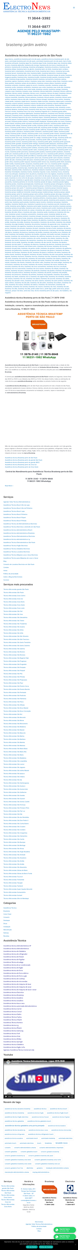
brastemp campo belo (38, 81)
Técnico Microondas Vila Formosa (14, 805)
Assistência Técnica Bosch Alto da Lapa (16, 505)
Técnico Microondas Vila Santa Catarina (16, 645)
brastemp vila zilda (24, 288)
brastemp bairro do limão (43, 69)
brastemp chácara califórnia (62, 91)
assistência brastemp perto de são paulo (27, 59)
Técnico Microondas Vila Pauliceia (14, 695)
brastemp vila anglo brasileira (14, 224)
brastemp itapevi (37, 117)
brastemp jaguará (63, 117)
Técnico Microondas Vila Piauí (13, 683)
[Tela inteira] (72, 1097)
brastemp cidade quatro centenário (60, 101)
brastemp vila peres (30, 272)
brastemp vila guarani (48, 248)
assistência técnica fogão (36, 1113)
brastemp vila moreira (36, 264)
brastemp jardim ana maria (55, 121)
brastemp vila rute (19, 278)
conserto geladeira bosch (29, 1151)
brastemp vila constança (45, 240)
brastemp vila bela (25, 230)
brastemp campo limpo (53, 81)
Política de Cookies (46, 1247)
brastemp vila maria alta (20, 258)
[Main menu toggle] (74, 7)
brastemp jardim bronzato (20, 129)
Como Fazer (7, 914)
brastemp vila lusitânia (58, 256)
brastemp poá (27, 200)
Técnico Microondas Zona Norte (13, 602)
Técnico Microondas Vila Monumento (15, 723)
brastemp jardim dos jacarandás (24, 139)
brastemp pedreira (41, 196)
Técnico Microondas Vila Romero (14, 652)
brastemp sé (52, 212)
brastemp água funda (39, 63)
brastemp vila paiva (17, 270)
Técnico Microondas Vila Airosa (13, 848)
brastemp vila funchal (60, 246)
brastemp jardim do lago (49, 137)
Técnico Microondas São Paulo (13, 592)
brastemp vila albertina (39, 220)
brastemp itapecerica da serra (21, 117)
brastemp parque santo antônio (33, 194)
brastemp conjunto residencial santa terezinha (39, 105)
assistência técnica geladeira (14, 1121)
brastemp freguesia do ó (43, 111)
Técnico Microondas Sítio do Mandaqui (16, 898)
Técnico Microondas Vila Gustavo (14, 786)
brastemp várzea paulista (35, 218)
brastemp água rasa (53, 63)
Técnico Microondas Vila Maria (13, 755)
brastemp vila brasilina (32, 234)
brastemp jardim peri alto (21, 154)
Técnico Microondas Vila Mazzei (13, 730)
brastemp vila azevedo (17, 228)
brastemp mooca (56, 172)
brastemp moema (26, 172)
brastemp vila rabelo (11, 276)
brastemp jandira (22, 119)
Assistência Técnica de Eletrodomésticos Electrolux (20, 524)
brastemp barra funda (32, 71)
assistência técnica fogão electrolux (16, 1117)
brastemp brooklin (33, 77)
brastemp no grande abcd (24, 180)
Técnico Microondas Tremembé (13, 879)
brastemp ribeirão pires (19, 204)
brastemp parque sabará (62, 192)
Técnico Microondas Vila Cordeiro (14, 830)
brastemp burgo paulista (17, 79)
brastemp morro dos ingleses (46, 174)
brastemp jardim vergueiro (59, 164)
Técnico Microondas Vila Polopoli (14, 670)
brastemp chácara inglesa (17, 95)
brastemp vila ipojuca (40, 252)
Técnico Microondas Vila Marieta (14, 742)
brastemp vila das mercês (42, 242)
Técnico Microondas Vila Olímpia (14, 705)
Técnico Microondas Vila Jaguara (14, 767)
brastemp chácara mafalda (52, 95)
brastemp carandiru (44, 85)
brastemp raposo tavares (37, 202)
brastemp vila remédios (56, 276)
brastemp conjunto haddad (55, 103)
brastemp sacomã (53, 204)
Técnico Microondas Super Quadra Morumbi (17, 889)
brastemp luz (27, 170)
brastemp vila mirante (17, 262)
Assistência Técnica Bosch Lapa (14, 511)
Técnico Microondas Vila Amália (13, 864)
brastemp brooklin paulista (48, 77)
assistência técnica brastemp (14, 1113)
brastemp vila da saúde (12, 242)
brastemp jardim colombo (18, 133)
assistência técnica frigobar (61, 1117)
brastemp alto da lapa (32, 65)
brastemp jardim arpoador (23, 123)
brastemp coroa (42, 107)
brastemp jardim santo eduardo (52, 158)
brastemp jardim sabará (44, 155)
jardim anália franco (37, 288)
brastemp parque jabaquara (14, 190)
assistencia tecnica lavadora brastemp (17, 1109)
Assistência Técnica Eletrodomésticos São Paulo (19, 542)
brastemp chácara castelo (13, 93)
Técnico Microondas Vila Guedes (14, 795)
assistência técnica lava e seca (38, 1130)
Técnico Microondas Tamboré (13, 886)
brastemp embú (23, 109)
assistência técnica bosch (58, 1109)
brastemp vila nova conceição (56, 266)
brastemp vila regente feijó (39, 276)
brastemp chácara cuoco (31, 93)
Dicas (5, 923)
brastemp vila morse (50, 264)
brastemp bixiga (61, 73)
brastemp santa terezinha (50, 206)
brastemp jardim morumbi (13, 150)
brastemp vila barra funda (47, 228)
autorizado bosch (10, 1143)
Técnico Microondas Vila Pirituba (14, 677)
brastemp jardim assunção (41, 123)
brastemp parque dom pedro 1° (15, 188)
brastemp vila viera (50, 286)
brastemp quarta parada (21, 202)
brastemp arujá (64, 67)
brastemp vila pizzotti (44, 272)
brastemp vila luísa (44, 256)
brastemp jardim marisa (64, 147)
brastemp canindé (60, 83)
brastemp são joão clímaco (14, 212)
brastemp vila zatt (63, 286)
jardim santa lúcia (58, 288)
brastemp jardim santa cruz (62, 155)
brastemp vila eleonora (31, 244)
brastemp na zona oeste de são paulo (47, 178)
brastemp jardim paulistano (54, 152)
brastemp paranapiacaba (25, 184)
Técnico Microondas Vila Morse (13, 720)
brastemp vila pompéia (59, 272)
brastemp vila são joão (22, 282)
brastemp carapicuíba (59, 85)
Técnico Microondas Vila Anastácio (14, 858)
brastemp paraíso (10, 184)
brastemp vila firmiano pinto (27, 246)
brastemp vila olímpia (51, 268)
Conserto (6, 917)
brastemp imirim (17, 115)
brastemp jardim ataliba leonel (60, 123)
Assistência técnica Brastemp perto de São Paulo (33, 55)
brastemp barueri (10, 73)
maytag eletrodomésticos (40, 1172)
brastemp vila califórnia (37, 236)
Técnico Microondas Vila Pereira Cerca (16, 686)
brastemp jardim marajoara (47, 147)
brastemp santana (65, 206)
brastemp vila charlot (12, 240)
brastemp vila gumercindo (31, 250)
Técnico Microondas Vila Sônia (13, 630)
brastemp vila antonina (32, 224)
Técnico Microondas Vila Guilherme (14, 792)
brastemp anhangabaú (36, 67)
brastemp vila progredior (45, 274)
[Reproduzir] (6, 1097)
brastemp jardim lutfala (12, 147)
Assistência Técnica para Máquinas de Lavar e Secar (20, 558)
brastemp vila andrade (63, 222)
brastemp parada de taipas (43, 182)
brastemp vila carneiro (18, 238)
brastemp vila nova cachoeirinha (35, 266)
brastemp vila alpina (53, 220)
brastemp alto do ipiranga (20, 67)
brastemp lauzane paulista (52, 168)
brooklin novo (62, 1143)
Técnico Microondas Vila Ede (12, 814)
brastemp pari (38, 184)
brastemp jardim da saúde (18, 135)
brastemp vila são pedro (38, 282)
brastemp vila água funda (22, 220)
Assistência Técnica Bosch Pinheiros (15, 514)
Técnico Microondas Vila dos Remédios (16, 817)
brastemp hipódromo (40, 113)
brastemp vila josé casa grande (53, 254)
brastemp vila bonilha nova (52, 232)
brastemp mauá (64, 170)
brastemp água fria (25, 63)
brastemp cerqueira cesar (23, 91)
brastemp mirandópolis (12, 172)
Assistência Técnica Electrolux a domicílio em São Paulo (21, 527)
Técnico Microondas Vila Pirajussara (15, 680)
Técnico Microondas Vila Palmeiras (14, 698)
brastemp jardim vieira (27, 166)
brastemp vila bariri (32, 228)
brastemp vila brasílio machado (50, 234)
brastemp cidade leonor (22, 101)
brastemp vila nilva (17, 266)
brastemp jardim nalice (29, 150)
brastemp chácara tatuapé (38, 99)
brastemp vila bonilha (35, 232)
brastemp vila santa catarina (34, 280)
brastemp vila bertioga (56, 230)
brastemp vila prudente (61, 274)
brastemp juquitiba (11, 168)
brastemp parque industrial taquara (56, 188)
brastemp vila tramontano (47, 284)
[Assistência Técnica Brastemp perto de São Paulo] (39, 336)
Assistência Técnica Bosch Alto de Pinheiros (17, 508)
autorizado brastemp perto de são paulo (49, 61)
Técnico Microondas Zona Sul (13, 599)
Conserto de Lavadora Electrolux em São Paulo (18, 564)
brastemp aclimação (11, 63)
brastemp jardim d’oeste (51, 133)
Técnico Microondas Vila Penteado (14, 692)
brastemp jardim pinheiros (56, 154)
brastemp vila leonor (17, 256)
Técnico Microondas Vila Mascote (14, 733)
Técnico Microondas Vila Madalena (14, 758)
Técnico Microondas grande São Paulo (16, 589)
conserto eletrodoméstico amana (25, 1147)
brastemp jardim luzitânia (29, 147)
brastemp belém (36, 73)
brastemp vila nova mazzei (35, 268)
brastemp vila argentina (18, 226)
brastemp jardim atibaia (12, 125)
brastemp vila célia (62, 238)
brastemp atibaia (10, 69)
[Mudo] (69, 1097)
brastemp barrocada (62, 71)
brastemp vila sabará (33, 278)
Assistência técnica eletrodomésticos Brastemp (19, 533)
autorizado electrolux (27, 1143)
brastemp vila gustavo (47, 250)
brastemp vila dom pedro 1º (14, 244)
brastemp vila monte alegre (53, 262)
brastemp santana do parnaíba (15, 208)
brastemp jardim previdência (26, 155)
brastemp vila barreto (64, 228)
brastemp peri (27, 198)
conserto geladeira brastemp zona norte (47, 1159)
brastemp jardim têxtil (57, 162)
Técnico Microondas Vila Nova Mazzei (15, 708)
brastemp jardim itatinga (30, 143)
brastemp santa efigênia (18, 206)
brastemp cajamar (11, 81)
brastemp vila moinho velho (34, 262)
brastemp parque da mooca (61, 186)
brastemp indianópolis (31, 115)
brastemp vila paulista (47, 270)
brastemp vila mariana (53, 258)
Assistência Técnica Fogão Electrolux (15, 545)
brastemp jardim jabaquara (47, 143)
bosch (39, 1143)
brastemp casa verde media (26, 89)
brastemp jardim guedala (13, 143)
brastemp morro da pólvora (28, 174)
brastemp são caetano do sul (61, 210)
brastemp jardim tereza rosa (40, 162)
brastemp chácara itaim (34, 95)
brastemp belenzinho (49, 73)
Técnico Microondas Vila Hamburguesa (16, 783)
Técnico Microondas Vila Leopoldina (15, 761)
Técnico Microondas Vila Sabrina (14, 649)
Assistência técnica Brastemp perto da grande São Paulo (23, 460)
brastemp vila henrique (12, 252)
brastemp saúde (42, 212)
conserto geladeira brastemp (50, 1151)
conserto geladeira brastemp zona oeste (18, 1164)
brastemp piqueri (51, 198)
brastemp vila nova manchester (15, 268)
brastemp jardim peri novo (38, 154)
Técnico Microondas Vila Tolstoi (13, 620)
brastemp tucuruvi (62, 216)
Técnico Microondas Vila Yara (13, 614)
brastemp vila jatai (36, 254)
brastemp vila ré (24, 276)
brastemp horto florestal (56, 113)
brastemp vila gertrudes (13, 248)
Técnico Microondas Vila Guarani (14, 798)
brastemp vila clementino (28, 240)
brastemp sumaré (14, 214)
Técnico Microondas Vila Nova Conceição (17, 711)
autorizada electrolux (65, 1138)
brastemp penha (53, 196)
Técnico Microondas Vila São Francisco (16, 639)
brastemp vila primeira (29, 274)
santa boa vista (29, 290)
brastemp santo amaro (33, 208)
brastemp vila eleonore (46, 244)
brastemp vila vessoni (36, 286)
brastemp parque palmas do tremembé (55, 190)
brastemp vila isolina (54, 252)
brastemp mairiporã (38, 170)
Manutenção (7, 930)
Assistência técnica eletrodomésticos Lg (16, 539)
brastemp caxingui (55, 89)
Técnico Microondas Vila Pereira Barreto (16, 689)
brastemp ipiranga (44, 115)
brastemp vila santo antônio (54, 280)
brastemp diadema (11, 109)
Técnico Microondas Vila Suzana (14, 627)
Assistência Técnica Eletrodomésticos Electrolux (19, 536)
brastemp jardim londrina (49, 145)
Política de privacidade (10, 574)
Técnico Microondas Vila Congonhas (15, 833)
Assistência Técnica (9, 908)
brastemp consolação (29, 107)
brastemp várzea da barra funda (15, 218)
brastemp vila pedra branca (14, 272)
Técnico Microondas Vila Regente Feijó (16, 658)
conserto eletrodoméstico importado (51, 1147)
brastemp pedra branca (27, 196)
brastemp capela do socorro (28, 85)
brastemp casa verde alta (55, 87)
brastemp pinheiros (39, 198)
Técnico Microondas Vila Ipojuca (14, 773)
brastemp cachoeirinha (46, 79)
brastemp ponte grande (40, 200)
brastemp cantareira (11, 85)
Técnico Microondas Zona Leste (13, 608)
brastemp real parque (54, 202)
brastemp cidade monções (39, 101)
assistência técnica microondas (61, 1130)
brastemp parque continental (42, 186)
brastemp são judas (29, 212)
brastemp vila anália (16, 222)
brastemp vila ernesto (62, 244)
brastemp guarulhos (11, 113)
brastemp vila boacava (20, 232)
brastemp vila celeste (48, 238)
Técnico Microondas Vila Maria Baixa (15, 748)
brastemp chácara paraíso (45, 97)
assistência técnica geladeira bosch (39, 1121)
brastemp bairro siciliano (60, 69)
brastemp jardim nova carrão (47, 150)
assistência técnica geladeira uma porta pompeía (24, 1126)
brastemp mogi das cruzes (41, 172)
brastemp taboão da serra (57, 214)
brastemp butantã (32, 79)
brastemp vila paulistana (63, 270)
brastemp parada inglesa (61, 182)
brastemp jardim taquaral (22, 162)
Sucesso (6, 580)
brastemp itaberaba (57, 115)
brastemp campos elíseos (45, 83)
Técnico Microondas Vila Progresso (14, 661)
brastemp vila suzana (16, 284)
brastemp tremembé (48, 216)
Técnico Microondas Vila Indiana (14, 776)
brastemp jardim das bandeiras (57, 135)
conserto (8, 1147)
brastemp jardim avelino (45, 125)
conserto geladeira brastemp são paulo (40, 1155)
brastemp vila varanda (20, 286)
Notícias (6, 933)
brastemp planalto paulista (13, 200)
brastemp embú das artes (37, 109)
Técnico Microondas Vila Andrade (14, 855)
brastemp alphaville (17, 65)
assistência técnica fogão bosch (57, 1113)
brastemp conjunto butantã (14, 103)
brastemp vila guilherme (63, 248)
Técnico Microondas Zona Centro (14, 595)
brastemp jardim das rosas (13, 137)
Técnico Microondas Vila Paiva (13, 702)
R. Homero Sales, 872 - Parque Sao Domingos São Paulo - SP (28, 1191)
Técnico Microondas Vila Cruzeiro (14, 826)
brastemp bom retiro (24, 75)
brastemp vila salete (62, 278)
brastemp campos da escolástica (25, 83)
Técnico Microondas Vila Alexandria (15, 867)
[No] (75, 1245)
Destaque (6, 920)
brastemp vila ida (26, 252)
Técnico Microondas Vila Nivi (12, 714)
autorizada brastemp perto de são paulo (22, 61)
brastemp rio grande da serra (37, 204)
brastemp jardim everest (13, 141)
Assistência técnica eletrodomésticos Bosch (17, 530)
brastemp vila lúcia (31, 256)
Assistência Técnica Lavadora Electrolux (16, 552)
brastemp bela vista (23, 73)
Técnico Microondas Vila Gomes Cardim (16, 801)
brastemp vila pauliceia (32, 270)
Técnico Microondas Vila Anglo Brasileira (16, 851)
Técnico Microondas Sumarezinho (14, 892)
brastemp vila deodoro (59, 242)
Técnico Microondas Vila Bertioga (14, 845)
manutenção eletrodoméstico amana (17, 1172)
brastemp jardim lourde (65, 145)
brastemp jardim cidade (50, 131)
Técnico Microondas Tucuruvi (13, 876)
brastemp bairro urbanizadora (14, 71)
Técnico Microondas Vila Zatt (13, 611)
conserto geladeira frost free (14, 1168)
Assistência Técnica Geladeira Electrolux (16, 549)
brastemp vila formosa (44, 246)
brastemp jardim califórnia (37, 129)
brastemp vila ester (11, 246)
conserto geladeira (11, 1151)
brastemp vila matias (37, 260)
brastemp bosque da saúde (56, 75)
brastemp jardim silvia (55, 160)
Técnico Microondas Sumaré (12, 895)
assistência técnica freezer (40, 1117)
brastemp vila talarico (31, 284)
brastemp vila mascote (22, 260)
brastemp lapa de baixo (35, 168)
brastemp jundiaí (60, 166)
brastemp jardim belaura (18, 127)
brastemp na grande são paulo (15, 176)
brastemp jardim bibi (33, 127)
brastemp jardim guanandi (61, 141)
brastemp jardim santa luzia (32, 158)
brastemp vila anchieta (47, 222)
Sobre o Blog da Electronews (12, 577)
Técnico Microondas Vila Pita (12, 673)
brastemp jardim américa (19, 121)
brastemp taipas (10, 216)
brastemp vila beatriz (12, 230)
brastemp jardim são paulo (24, 160)
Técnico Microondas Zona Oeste (14, 605)
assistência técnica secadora (14, 1138)
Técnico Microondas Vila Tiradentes (15, 624)
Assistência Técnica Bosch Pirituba (14, 520)
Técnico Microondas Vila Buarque (14, 842)
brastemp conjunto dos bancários (34, 103)
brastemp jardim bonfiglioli (49, 127)
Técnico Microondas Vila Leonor (13, 764)
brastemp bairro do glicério (25, 69)
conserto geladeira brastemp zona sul (47, 1164)
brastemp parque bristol (24, 186)
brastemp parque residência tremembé (17, 192)
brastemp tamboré (22, 216)
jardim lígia (48, 288)
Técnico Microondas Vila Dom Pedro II (15, 820)
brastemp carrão (10, 87)
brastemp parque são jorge (53, 194)
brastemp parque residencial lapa (42, 192)
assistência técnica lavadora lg (15, 1130)
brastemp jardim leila (33, 145)
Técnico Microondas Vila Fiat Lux (14, 811)
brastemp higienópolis (26, 113)
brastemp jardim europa (59, 139)
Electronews (39, 1222)
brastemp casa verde (39, 87)
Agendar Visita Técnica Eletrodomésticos (16, 502)
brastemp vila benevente (40, 230)
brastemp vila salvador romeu (14, 280)
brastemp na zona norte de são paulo (21, 178)
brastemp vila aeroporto (52, 218)
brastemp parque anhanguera (54, 184)
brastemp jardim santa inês (14, 158)
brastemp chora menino (55, 99)
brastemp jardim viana (12, 166)
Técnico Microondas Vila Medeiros (14, 727)
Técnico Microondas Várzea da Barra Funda (17, 873)
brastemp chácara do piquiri (49, 93)
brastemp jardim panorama (19, 152)
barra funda (67, 61)
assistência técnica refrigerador (15, 1134)
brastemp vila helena (62, 250)
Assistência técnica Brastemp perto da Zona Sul (20, 464)
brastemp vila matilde (52, 260)
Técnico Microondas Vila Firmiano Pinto (16, 808)
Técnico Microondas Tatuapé (12, 883)
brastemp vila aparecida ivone (50, 224)
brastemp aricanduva (52, 67)
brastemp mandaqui (51, 170)
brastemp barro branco (47, 71)
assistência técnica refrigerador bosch (40, 1134)
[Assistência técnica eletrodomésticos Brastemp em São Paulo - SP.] (49, 1189)
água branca (9, 59)
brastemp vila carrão (33, 238)
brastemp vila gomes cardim (30, 248)
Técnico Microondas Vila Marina (13, 736)
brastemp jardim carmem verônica (58, 129)
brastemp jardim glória (45, 141)
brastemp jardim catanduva (14, 131)
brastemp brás (22, 77)
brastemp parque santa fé (13, 194)
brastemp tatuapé (35, 216)
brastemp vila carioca (53, 236)
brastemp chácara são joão (20, 99)
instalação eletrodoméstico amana (57, 1168)
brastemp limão (17, 170)
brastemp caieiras (60, 79)
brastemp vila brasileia (16, 234)
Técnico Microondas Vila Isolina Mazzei (16, 770)
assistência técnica (40, 1109)
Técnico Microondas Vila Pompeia (14, 667)
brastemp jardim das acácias (36, 135)
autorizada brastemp (48, 1138)
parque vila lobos (17, 290)
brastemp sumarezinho (28, 214)
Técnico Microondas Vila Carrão (13, 839)
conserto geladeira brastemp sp (15, 1155)
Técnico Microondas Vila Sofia (13, 633)
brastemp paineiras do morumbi (23, 182)
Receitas (6, 936)
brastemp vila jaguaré (22, 254)
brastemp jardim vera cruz (41, 164)
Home (5, 570)
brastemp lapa (22, 168)
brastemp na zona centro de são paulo (38, 176)
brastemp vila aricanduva (35, 226)
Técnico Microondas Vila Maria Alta (14, 752)
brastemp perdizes (16, 198)
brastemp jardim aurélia (28, 125)
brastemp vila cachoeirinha (20, 236)
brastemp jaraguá (35, 119)
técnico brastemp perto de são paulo (47, 290)
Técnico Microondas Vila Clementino (15, 836)
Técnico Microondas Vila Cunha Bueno (16, 823)
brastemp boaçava (11, 75)
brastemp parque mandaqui (33, 190)
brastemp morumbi (63, 174)
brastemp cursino (64, 107)
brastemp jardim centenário (33, 131)
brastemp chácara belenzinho (42, 91)
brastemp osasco (60, 180)
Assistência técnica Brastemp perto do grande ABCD (22, 462)
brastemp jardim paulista (37, 152)
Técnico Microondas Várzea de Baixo (15, 870)
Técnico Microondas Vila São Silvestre (15, 636)
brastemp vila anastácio (32, 222)
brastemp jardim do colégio (32, 137)
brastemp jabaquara (50, 117)
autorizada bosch (32, 1138)
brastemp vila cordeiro (61, 240)
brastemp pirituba (63, 198)
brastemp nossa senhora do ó (43, 180)
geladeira (40, 1168)
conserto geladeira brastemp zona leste (18, 1159)
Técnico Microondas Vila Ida (12, 780)
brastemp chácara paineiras (27, 97)
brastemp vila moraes (21, 264)
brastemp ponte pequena (57, 200)
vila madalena (64, 290)
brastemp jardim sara (41, 160)
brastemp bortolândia (39, 75)
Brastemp (6, 911)
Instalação (6, 926)
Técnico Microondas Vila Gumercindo (15, 789)
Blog (4, 561)
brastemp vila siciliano (54, 282)
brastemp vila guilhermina (13, 250)
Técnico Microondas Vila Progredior (15, 664)
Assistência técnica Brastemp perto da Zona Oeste (21, 467)
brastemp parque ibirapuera (35, 188)
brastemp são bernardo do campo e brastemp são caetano (31, 210)
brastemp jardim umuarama (23, 164)
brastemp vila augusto (51, 226)
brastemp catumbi (42, 89)
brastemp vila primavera (13, 274)
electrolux (30, 1168)
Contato (6, 567)
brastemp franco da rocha (25, 111)
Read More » (9, 486)
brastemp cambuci (24, 81)
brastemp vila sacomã (48, 278)
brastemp (48, 1143)
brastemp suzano (42, 214)
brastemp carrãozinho (24, 87)
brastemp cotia (53, 107)
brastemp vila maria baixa (37, 258)
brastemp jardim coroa (35, 133)
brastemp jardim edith (43, 139)
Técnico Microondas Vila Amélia (13, 861)
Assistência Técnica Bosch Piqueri (14, 517)
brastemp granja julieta (59, 111)
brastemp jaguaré (10, 119)
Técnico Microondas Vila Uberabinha (15, 617)
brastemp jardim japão (18, 145)
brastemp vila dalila (27, 242)
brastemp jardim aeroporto (50, 119)
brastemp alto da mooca (48, 65)
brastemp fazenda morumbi (56, 109)
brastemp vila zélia (11, 288)
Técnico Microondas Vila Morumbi (14, 717)
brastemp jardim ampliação (37, 121)
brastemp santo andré (48, 208)
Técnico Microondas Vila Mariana (14, 745)
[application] (39, 1079)
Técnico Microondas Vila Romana (14, 655)
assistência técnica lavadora (57, 1125)
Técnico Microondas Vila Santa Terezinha (16, 642)
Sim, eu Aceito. (32, 1247)
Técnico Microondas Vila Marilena (14, 739)
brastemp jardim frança (29, 141)
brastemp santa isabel (34, 206)
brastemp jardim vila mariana (45, 166)
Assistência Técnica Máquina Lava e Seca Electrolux (20, 555)
